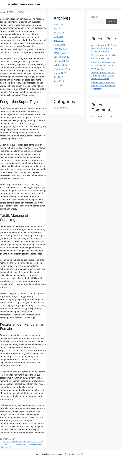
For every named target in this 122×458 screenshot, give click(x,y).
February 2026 (61, 49)
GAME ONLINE (9, 439)
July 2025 (58, 77)
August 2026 (60, 24)
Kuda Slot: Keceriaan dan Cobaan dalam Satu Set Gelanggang (103, 65)
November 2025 (61, 61)
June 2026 (59, 32)
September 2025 (62, 69)
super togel (39, 187)
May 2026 (58, 36)
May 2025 (58, 85)
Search (94, 17)
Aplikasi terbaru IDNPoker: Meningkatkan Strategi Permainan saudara (104, 48)
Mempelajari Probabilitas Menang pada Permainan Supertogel (103, 85)
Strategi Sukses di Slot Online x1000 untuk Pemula (23, 442)
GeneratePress (79, 454)
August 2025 (60, 73)
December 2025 (61, 57)
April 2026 (59, 40)
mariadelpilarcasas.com (22, 4)
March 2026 (59, 44)
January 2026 (60, 53)
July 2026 (58, 28)
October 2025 (60, 65)
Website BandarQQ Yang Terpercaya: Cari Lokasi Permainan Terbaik (103, 75)
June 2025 (59, 81)
